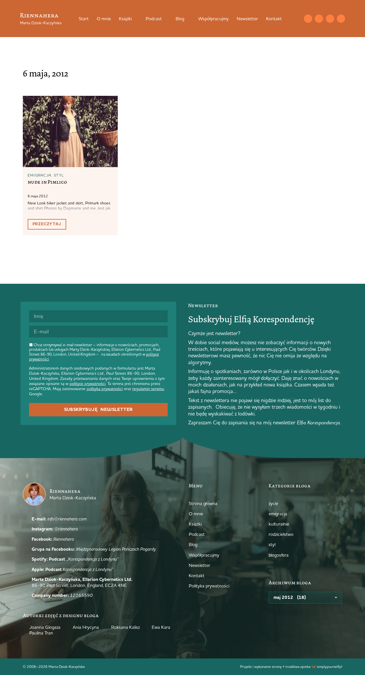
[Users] (341, 19)
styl (59, 175)
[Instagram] (319, 19)
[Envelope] (308, 19)
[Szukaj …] (296, 18)
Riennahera (39, 15)
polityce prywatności (88, 383)
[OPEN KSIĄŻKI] (135, 18)
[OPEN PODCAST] (165, 18)
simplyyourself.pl (329, 666)
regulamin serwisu (148, 388)
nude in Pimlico (47, 182)
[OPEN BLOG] (188, 18)
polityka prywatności (105, 388)
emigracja (40, 175)
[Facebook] (330, 19)
